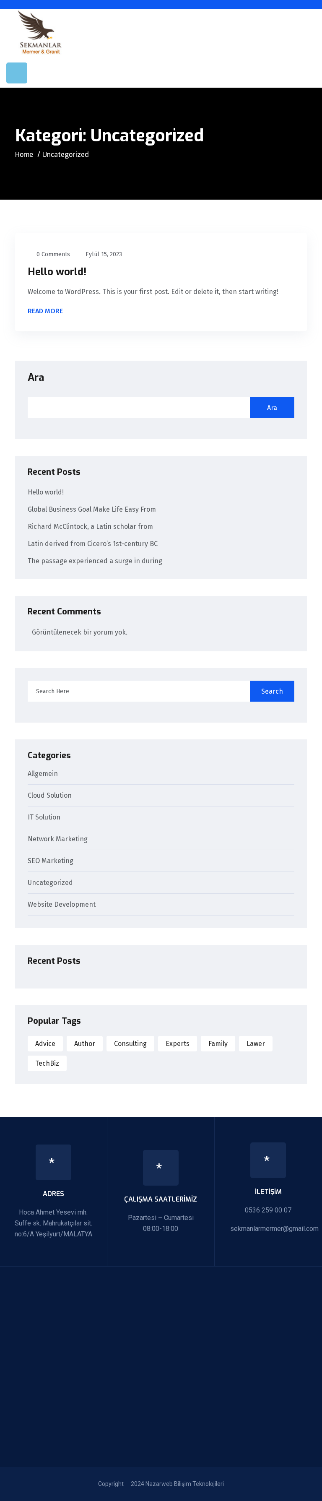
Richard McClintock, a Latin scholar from (90, 527)
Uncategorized (50, 883)
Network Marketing (58, 839)
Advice (45, 1044)
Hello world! (57, 271)
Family (218, 1044)
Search (272, 691)
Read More (46, 311)
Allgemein (43, 774)
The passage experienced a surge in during (95, 561)
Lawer (256, 1044)
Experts (178, 1044)
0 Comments (53, 254)
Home (24, 154)
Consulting (130, 1044)
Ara (36, 377)
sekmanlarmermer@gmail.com (274, 1229)
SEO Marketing (50, 861)
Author (84, 1044)
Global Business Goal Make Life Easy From (92, 509)
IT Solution (44, 817)
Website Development (62, 904)
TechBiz (47, 1063)
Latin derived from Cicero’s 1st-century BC (93, 544)
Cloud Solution (50, 795)
